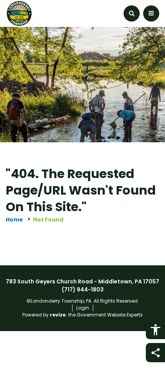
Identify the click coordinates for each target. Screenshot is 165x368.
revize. (58, 314)
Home (14, 219)
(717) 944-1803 (83, 289)
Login (82, 308)
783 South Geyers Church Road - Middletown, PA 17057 (82, 281)
